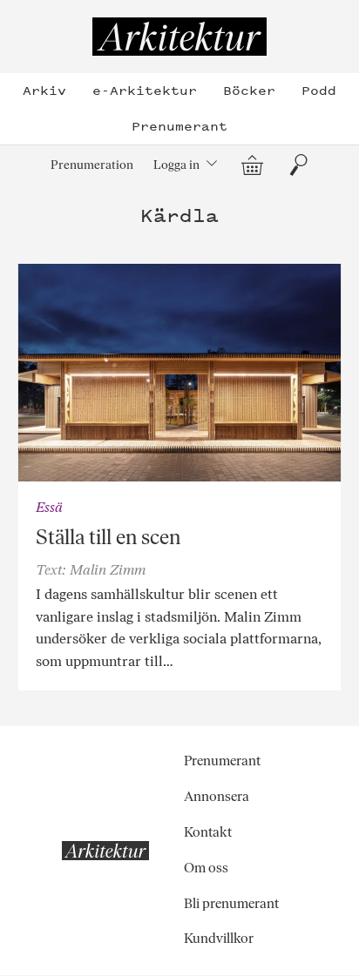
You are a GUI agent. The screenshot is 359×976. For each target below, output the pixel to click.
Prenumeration (92, 164)
